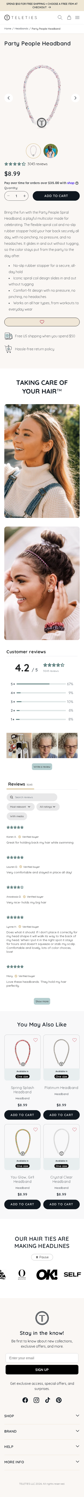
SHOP (9, 1416)
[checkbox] (17, 816)
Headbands (21, 28)
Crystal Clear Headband (61, 1179)
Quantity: (11, 188)
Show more (42, 1001)
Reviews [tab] (20, 784)
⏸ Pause (42, 1257)
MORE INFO (14, 1462)
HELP (8, 1446)
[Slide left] (8, 98)
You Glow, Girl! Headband (22, 1179)
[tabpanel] (42, 901)
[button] (60, 17)
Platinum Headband (61, 1088)
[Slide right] (75, 98)
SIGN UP (42, 1369)
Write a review (42, 766)
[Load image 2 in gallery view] (50, 151)
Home (7, 28)
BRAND (10, 1431)
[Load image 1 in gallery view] (33, 151)
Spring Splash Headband (22, 1090)
